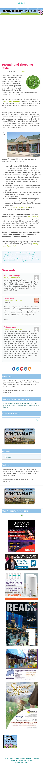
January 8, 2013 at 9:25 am (12, 278)
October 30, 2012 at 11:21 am (13, 300)
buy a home (19, 403)
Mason (19, 259)
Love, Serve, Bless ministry (19, 207)
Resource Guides (19, 253)
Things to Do (31, 253)
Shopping (20, 261)
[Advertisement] (21, 37)
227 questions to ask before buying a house (21, 406)
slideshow (28, 261)
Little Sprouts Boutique (11, 101)
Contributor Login (21, 762)
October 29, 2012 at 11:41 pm (13, 329)
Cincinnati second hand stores (20, 257)
